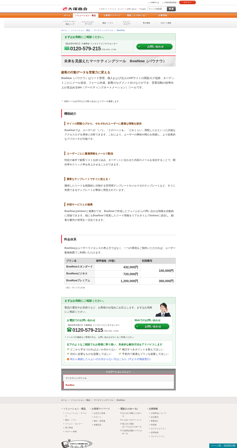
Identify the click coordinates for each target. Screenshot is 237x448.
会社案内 (154, 417)
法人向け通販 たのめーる (132, 414)
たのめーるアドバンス (132, 420)
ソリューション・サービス (88, 23)
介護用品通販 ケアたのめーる (132, 431)
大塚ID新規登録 (170, 2)
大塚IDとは (154, 2)
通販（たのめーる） (137, 15)
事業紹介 (154, 421)
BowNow (70, 385)
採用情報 (154, 432)
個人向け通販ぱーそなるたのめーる (132, 425)
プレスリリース (157, 436)
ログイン (187, 2)
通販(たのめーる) (129, 408)
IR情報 (154, 424)
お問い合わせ (132, 9)
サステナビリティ (158, 428)
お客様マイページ (112, 15)
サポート (104, 9)
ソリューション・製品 (85, 15)
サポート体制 (165, 23)
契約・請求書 (99, 421)
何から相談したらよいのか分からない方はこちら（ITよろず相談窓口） (111, 359)
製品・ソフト (108, 23)
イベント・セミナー (117, 9)
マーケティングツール (76, 378)
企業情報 (162, 15)
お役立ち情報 (99, 413)
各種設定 (97, 424)
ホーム (67, 15)
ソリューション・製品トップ (70, 22)
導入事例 (146, 23)
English (143, 9)
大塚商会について (158, 413)
